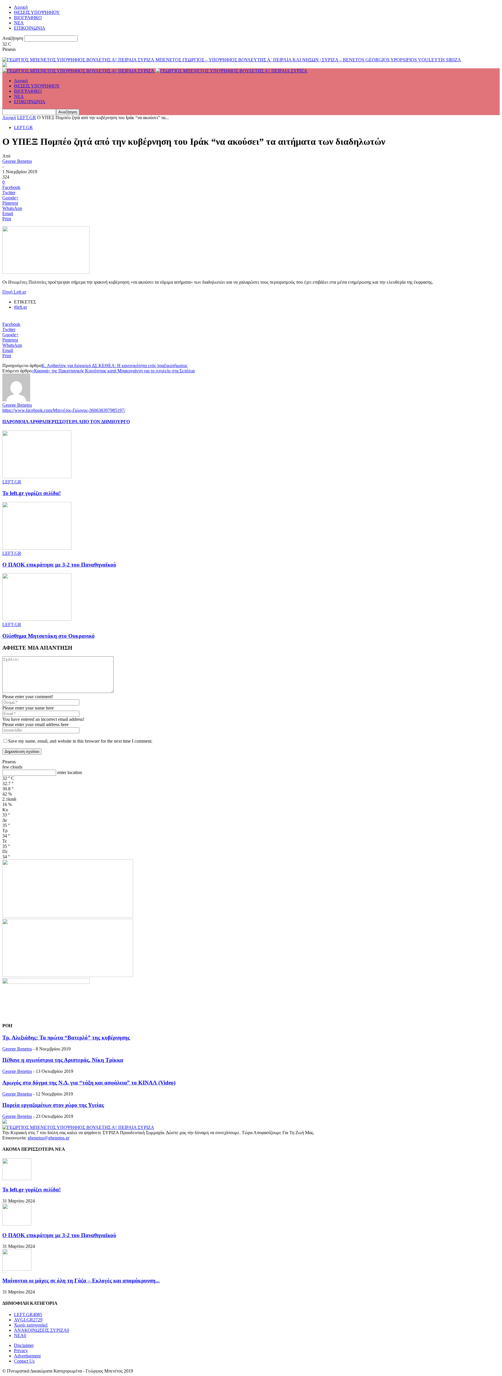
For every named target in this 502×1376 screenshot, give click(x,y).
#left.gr (20, 307)
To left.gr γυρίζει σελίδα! (31, 493)
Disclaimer (24, 1345)
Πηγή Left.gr (14, 292)
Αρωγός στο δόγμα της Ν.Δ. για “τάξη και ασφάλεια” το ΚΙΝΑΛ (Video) (88, 1083)
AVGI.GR (28, 1319)
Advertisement (27, 1355)
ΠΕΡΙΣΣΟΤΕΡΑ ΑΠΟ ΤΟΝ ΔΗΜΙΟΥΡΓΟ (87, 421)
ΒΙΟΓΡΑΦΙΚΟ (28, 17)
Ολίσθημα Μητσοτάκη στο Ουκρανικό (48, 636)
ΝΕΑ (19, 22)
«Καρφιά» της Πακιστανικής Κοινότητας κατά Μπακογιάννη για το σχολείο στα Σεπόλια (113, 370)
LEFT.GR (26, 117)
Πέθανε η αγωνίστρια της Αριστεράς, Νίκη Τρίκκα (62, 1060)
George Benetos (17, 161)
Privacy (21, 1350)
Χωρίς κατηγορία (31, 1325)
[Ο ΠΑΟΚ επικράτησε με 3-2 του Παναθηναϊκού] (36, 548)
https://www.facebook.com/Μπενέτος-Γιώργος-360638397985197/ (63, 410)
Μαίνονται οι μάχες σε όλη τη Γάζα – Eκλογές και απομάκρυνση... (81, 1280)
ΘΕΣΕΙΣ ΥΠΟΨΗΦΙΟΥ (37, 12)
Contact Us (24, 1361)
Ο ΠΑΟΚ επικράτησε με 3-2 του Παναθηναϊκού (59, 565)
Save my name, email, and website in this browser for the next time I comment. (80, 741)
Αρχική (21, 7)
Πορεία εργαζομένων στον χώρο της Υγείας (53, 1105)
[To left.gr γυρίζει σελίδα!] (36, 476)
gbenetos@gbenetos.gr (48, 1137)
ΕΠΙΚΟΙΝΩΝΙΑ (29, 28)
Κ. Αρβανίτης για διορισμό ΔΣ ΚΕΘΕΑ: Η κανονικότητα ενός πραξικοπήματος (114, 365)
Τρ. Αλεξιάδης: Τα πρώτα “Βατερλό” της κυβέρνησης (66, 1037)
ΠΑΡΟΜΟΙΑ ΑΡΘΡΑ (23, 421)
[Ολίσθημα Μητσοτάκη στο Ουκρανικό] (36, 619)
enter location (69, 772)
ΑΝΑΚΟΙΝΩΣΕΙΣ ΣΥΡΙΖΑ (41, 1330)
